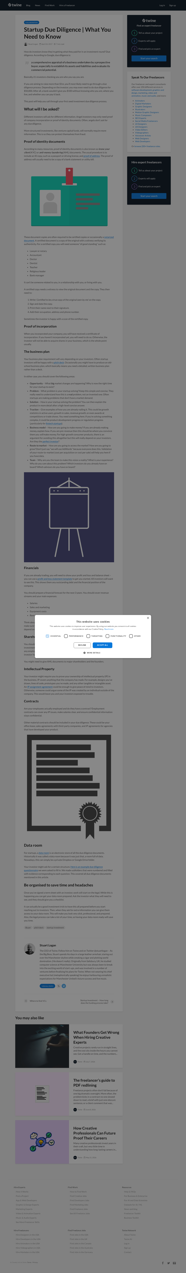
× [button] (148, 618)
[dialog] (93, 636)
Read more (109, 629)
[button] (93, 652)
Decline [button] (82, 645)
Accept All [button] (102, 645)
